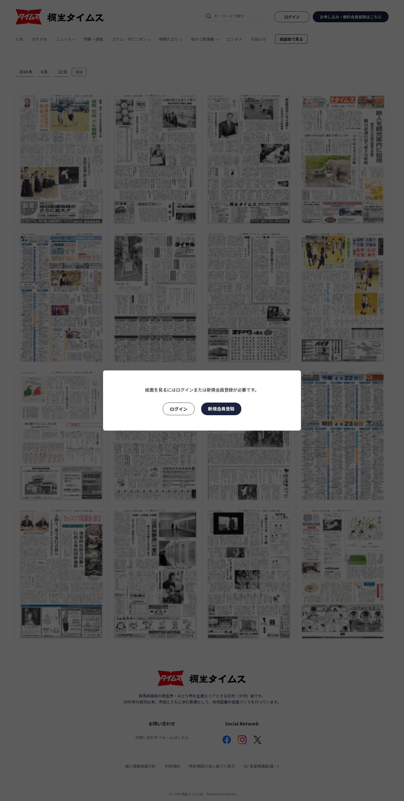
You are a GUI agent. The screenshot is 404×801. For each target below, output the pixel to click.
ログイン (178, 409)
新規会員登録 (221, 408)
